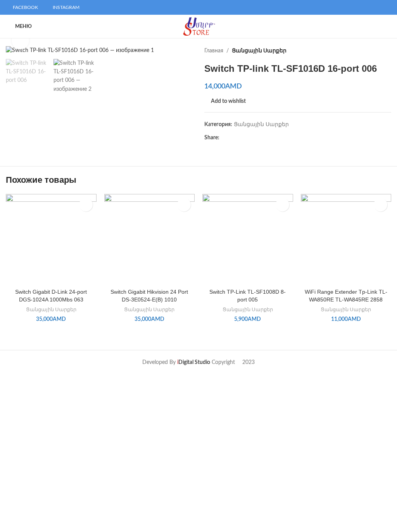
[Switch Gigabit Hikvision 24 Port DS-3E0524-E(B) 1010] (149, 239)
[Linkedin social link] (250, 138)
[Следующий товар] (386, 50)
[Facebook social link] (223, 138)
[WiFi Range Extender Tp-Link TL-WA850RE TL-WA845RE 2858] (346, 239)
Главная (213, 51)
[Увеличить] (20, 40)
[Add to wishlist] (86, 204)
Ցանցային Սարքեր (259, 51)
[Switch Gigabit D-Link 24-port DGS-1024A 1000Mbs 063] (51, 239)
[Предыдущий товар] (368, 50)
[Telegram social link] (259, 138)
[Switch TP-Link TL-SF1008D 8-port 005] (247, 239)
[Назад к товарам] (377, 50)
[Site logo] (198, 26)
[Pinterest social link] (241, 138)
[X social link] (232, 138)
